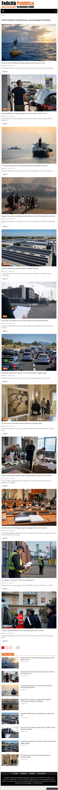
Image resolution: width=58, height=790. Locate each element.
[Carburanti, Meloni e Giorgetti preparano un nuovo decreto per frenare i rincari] (29, 92)
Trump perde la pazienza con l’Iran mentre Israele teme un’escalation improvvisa (25, 166)
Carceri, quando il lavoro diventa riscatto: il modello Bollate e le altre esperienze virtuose (27, 475)
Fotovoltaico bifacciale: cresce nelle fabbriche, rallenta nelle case (20, 268)
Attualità (5, 419)
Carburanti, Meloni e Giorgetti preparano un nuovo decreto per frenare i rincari (24, 113)
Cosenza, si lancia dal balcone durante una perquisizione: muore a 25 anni (23, 630)
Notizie (4, 109)
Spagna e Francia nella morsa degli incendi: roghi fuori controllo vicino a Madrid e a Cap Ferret (28, 216)
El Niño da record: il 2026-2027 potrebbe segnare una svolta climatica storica (23, 63)
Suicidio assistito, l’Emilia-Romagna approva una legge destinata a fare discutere (24, 528)
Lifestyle (5, 368)
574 (18, 647)
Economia (5, 264)
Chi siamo (15, 773)
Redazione (24, 773)
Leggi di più (4, 71)
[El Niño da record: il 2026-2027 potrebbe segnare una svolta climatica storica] (29, 42)
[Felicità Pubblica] (18, 4)
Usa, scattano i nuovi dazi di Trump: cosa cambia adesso (18, 580)
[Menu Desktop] (3, 11)
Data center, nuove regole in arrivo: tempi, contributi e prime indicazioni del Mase (25, 320)
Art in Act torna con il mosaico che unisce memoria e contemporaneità (22, 423)
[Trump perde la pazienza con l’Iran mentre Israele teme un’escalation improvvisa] (29, 145)
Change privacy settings (52, 788)
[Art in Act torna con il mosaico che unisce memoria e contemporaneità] (29, 402)
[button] (55, 11)
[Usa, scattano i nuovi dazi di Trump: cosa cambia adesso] (29, 559)
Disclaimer (32, 773)
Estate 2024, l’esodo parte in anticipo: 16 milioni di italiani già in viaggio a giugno (24, 373)
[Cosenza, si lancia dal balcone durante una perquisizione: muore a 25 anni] (29, 610)
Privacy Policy (41, 773)
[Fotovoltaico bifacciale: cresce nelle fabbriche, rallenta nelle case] (29, 247)
